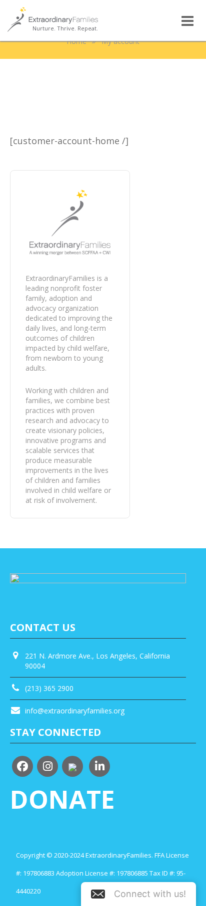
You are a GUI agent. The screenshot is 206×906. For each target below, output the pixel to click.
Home (76, 41)
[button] (138, 894)
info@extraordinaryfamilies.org (74, 710)
